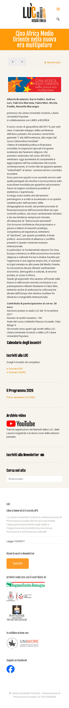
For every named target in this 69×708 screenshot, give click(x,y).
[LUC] (35, 12)
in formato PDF (15, 368)
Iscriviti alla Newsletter (23, 455)
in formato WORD (16, 372)
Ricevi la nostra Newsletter (20, 553)
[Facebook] (35, 702)
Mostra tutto (54, 62)
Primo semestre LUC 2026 (21, 397)
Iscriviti (17, 563)
